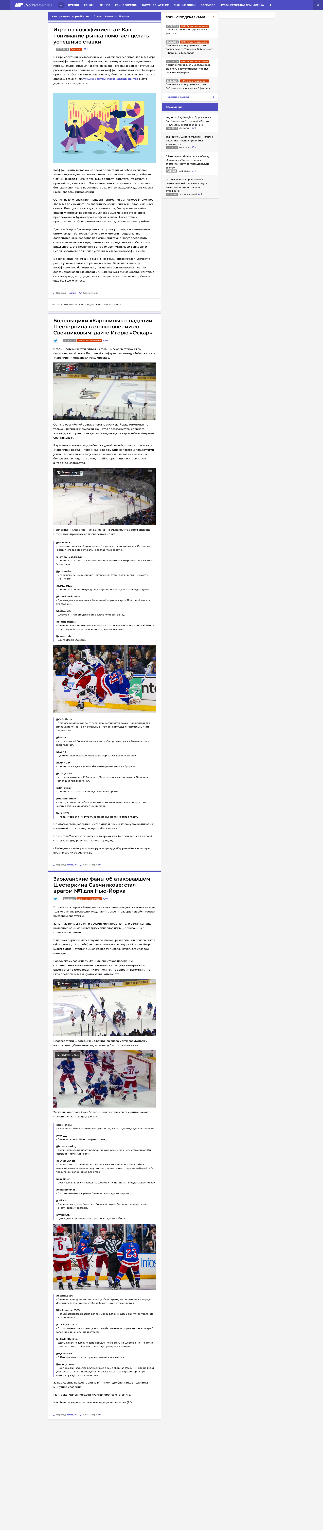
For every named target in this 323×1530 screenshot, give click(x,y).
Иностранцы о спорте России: (71, 16)
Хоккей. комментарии (89, 382)
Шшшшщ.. (185, 147)
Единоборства (126, 5)
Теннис (105, 5)
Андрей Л (185, 128)
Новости (124, 16)
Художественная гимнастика (242, 5)
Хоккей (89, 5)
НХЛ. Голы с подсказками (194, 26)
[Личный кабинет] (318, 5)
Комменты (110, 16)
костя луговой (189, 194)
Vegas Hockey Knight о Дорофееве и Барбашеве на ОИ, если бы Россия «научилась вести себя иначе (188, 121)
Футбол (73, 5)
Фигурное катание (155, 5)
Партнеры (75, 49)
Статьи (98, 16)
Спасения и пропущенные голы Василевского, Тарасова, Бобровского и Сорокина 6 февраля (189, 49)
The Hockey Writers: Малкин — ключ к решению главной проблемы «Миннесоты (189, 140)
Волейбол (208, 5)
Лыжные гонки (185, 5)
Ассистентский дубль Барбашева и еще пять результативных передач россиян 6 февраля (188, 68)
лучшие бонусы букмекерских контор (110, 78)
